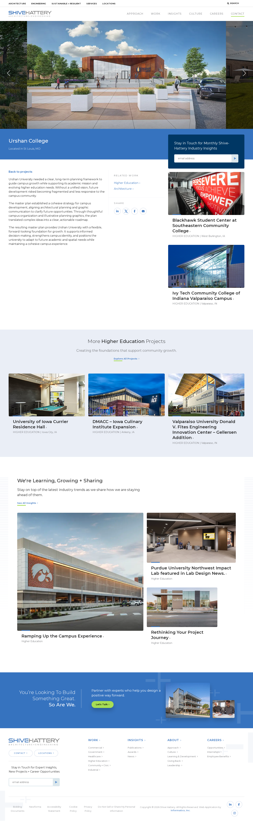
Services (91, 3)
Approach (135, 13)
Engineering (38, 3)
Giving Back (174, 760)
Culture (195, 13)
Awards (132, 752)
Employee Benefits (218, 756)
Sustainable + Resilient (66, 3)
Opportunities (215, 747)
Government (95, 752)
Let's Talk (102, 704)
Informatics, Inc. (180, 810)
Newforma (35, 806)
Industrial (93, 769)
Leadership (173, 765)
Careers (216, 13)
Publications (134, 747)
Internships (213, 752)
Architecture (17, 3)
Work (155, 13)
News (131, 756)
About (173, 740)
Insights (175, 13)
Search (234, 3)
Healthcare (94, 756)
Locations (109, 3)
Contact (237, 13)
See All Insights (26, 503)
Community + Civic (98, 765)
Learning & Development (181, 756)
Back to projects (20, 171)
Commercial (95, 747)
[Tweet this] (126, 211)
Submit (234, 158)
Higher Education (126, 183)
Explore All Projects (125, 358)
